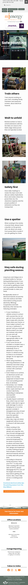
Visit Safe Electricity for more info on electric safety (14, 491)
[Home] (14, 17)
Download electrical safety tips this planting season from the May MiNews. (13, 485)
